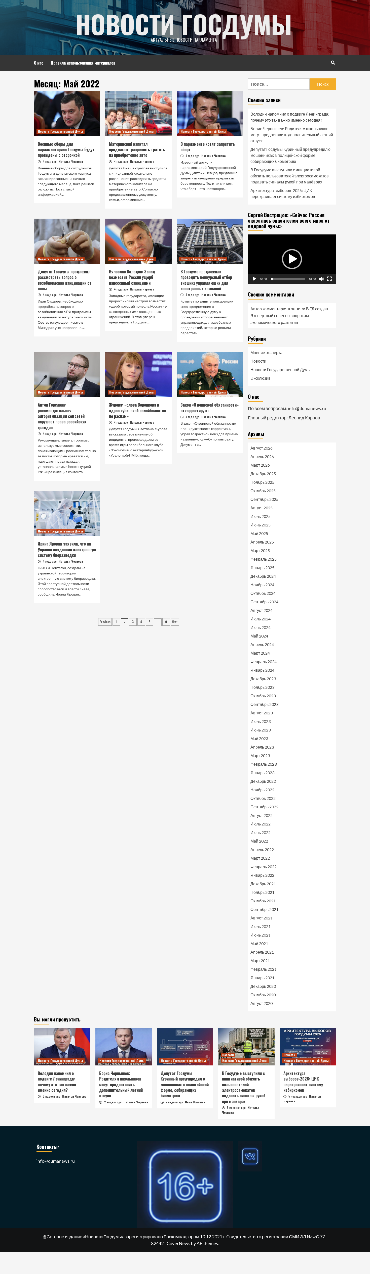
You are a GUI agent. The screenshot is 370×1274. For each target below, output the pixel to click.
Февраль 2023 (263, 764)
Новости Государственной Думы (60, 131)
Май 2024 (259, 635)
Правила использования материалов (83, 63)
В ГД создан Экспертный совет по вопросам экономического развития (289, 315)
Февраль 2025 (263, 559)
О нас (38, 63)
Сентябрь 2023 (264, 704)
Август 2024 (261, 610)
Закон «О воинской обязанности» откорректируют (209, 407)
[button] (292, 259)
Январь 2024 (262, 670)
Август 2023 (261, 712)
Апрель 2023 (262, 747)
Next (175, 621)
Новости (258, 361)
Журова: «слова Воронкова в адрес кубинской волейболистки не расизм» (137, 410)
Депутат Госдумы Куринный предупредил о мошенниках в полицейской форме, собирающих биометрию (290, 155)
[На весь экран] (329, 278)
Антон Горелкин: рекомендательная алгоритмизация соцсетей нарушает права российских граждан (62, 416)
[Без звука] (321, 278)
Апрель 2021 (262, 952)
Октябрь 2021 (263, 900)
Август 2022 (261, 815)
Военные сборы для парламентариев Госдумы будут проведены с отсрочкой (66, 149)
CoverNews (178, 1243)
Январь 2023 (262, 772)
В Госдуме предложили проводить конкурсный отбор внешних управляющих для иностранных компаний (206, 280)
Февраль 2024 (263, 661)
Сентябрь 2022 (264, 806)
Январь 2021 (262, 977)
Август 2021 (261, 917)
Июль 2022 (260, 823)
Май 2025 (259, 533)
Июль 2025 (260, 516)
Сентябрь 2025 (264, 499)
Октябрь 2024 (263, 593)
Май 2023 (259, 738)
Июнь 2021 (260, 935)
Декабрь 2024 (263, 576)
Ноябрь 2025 (262, 482)
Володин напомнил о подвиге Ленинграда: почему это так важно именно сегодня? (289, 117)
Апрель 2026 (262, 456)
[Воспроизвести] (254, 278)
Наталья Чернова (71, 161)
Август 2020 (261, 1003)
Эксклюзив (260, 378)
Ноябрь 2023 (262, 687)
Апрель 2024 (262, 644)
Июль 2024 (260, 618)
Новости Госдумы (184, 23)
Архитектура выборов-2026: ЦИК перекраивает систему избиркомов (282, 193)
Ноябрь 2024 (262, 584)
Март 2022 (260, 858)
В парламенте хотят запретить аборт (207, 147)
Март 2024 (260, 653)
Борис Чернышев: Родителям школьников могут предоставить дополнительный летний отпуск (291, 134)
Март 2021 (260, 960)
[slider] (288, 279)
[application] (292, 259)
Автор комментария (268, 308)
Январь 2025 (262, 567)
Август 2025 (261, 507)
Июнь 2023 (260, 729)
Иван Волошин (195, 1102)
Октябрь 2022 (263, 798)
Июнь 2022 (260, 832)
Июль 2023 (260, 721)
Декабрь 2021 (263, 883)
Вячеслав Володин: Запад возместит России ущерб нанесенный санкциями (132, 277)
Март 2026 (260, 465)
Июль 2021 (260, 926)
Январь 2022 (262, 875)
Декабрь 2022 (263, 781)
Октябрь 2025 (263, 490)
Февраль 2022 (263, 866)
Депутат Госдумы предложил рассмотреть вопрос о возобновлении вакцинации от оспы (64, 280)
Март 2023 (260, 755)
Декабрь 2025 (263, 473)
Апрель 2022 (262, 849)
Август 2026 (261, 448)
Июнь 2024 (260, 627)
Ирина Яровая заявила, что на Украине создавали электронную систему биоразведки (67, 549)
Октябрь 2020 (263, 994)
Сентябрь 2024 (264, 601)
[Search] (333, 62)
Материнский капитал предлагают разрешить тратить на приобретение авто (137, 149)
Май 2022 (259, 841)
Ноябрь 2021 (262, 892)
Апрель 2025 (262, 542)
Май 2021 (259, 943)
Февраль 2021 (263, 969)
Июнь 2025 (260, 524)
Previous (104, 621)
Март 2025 (260, 550)
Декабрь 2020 (263, 986)
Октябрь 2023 (263, 695)
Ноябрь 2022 (262, 789)
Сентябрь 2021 (264, 909)
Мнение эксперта (266, 352)
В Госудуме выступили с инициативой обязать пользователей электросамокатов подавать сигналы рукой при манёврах (289, 175)
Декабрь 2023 (263, 678)
